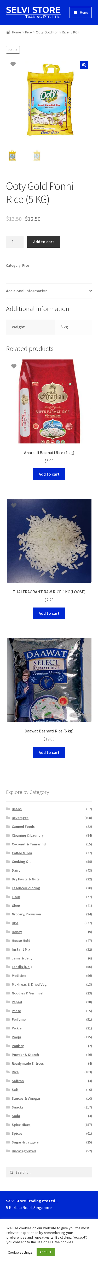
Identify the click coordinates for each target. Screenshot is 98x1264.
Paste (16, 1010)
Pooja (16, 1037)
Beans (17, 809)
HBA (15, 923)
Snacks (18, 1107)
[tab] (49, 291)
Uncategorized (24, 1151)
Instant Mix (21, 949)
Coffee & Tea (22, 853)
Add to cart (43, 241)
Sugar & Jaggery (25, 1142)
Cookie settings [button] (20, 1252)
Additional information (27, 290)
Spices (17, 1133)
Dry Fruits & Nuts (26, 879)
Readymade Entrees (28, 1063)
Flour (16, 896)
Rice (28, 32)
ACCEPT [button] (45, 1252)
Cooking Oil (21, 861)
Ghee (16, 905)
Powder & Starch (25, 1054)
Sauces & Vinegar (26, 1098)
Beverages (20, 817)
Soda (16, 1115)
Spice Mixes (21, 1124)
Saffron (18, 1080)
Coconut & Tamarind (29, 844)
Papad (17, 1002)
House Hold (21, 940)
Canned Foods (23, 826)
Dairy (16, 870)
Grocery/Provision (26, 914)
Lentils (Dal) (22, 966)
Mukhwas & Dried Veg (29, 984)
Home (16, 32)
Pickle (16, 1028)
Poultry (18, 1045)
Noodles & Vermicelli (28, 993)
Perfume (19, 1019)
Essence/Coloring (26, 888)
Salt (15, 1089)
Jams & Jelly (22, 958)
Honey (17, 931)
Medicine (19, 975)
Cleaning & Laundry (28, 835)
